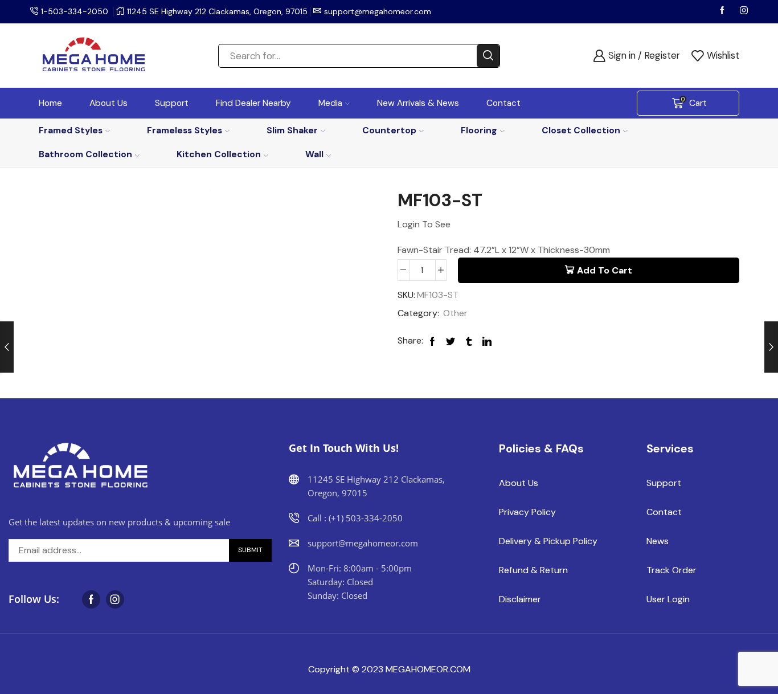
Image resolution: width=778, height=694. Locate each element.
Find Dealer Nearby (253, 103)
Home (50, 103)
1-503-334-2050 (74, 11)
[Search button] (488, 55)
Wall (314, 154)
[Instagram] (744, 11)
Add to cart (604, 270)
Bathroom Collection (85, 154)
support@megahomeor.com (377, 11)
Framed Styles (71, 130)
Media (330, 103)
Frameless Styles (184, 130)
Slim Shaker (292, 130)
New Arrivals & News (418, 103)
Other (455, 313)
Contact (503, 103)
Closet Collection (581, 130)
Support (172, 103)
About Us (108, 103)
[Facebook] (723, 11)
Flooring (479, 130)
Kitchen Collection (219, 154)
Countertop (389, 130)
